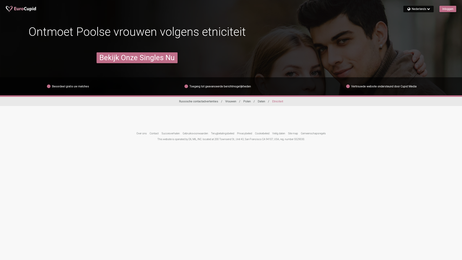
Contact (154, 133)
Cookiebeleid (262, 133)
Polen (247, 101)
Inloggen (447, 9)
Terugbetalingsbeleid (222, 133)
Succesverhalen (171, 133)
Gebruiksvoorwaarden (195, 133)
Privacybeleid (244, 133)
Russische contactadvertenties (198, 101)
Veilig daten (278, 133)
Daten (261, 101)
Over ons (141, 133)
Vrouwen (230, 101)
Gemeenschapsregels (313, 133)
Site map (293, 133)
